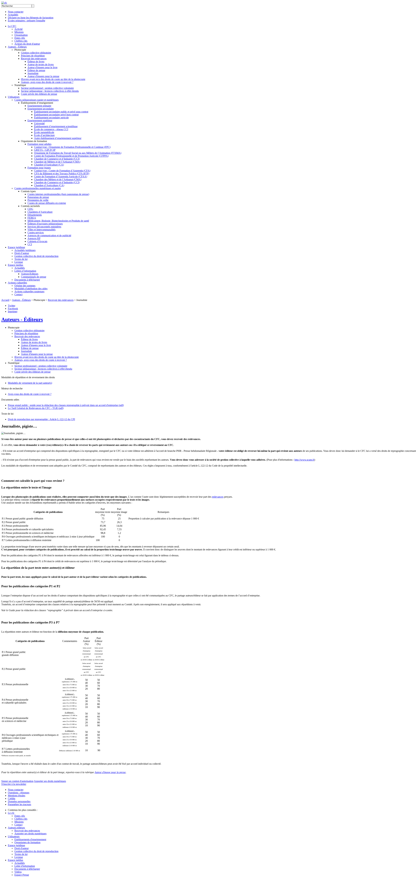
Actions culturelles (17, 282)
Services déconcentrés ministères (44, 226)
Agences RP (33, 238)
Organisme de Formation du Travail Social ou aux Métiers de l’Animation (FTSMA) (77, 153)
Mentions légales (16, 795)
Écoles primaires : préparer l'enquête (26, 20)
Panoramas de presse (38, 197)
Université (39, 123)
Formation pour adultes (39, 144)
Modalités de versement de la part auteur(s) (30, 383)
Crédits (11, 798)
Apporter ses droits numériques (50, 781)
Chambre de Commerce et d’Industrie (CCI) (57, 158)
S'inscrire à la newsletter (13, 784)
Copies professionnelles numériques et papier (37, 188)
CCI (29, 244)
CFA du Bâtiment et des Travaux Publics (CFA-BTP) (61, 173)
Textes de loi (20, 259)
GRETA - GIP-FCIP (44, 150)
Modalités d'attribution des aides (30, 288)
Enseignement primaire (39, 105)
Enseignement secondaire (40, 108)
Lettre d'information (24, 866)
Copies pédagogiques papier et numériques (36, 99)
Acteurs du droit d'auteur (27, 43)
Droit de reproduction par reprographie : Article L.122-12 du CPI (41, 419)
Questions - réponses (18, 792)
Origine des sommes (24, 285)
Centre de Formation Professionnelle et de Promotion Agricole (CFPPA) (71, 155)
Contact (18, 294)
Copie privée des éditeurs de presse (39, 94)
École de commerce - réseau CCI (51, 129)
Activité (18, 29)
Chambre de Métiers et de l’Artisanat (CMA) (57, 161)
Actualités (13, 14)
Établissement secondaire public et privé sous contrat (61, 111)
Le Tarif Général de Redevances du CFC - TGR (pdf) (36, 408)
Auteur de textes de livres (40, 64)
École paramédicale (44, 132)
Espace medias (15, 265)
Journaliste (32, 73)
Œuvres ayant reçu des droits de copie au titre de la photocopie (53, 79)
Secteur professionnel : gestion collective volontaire (47, 88)
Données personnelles (19, 801)
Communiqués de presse (33, 276)
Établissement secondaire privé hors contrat (56, 114)
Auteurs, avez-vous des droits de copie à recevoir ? (47, 82)
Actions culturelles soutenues (29, 291)
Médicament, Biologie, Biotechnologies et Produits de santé (58, 220)
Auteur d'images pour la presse (43, 76)
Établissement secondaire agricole (51, 117)
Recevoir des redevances (33, 58)
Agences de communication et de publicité (49, 235)
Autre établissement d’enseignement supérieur (57, 138)
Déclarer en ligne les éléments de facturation (30, 17)
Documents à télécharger (27, 279)
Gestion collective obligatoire (36, 52)
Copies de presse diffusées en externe (46, 203)
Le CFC (12, 26)
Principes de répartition (33, 55)
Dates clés (19, 38)
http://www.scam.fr (304, 459)
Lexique (18, 262)
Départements (34, 214)
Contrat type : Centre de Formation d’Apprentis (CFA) (62, 170)
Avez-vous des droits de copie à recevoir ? (29, 394)
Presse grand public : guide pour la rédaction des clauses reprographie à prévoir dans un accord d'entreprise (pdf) (66, 405)
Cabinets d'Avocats (37, 241)
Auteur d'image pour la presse (110, 772)
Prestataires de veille (37, 200)
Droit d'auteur (21, 848)
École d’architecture (44, 135)
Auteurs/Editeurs (29, 273)
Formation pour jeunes (39, 167)
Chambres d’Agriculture (40, 211)
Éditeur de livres (35, 61)
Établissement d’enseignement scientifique (56, 126)
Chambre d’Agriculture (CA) (49, 185)
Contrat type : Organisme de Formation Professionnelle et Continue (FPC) (72, 147)
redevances (217, 496)
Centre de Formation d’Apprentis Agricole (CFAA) (60, 176)
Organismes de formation (27, 842)
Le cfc (11, 813)
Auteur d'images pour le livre (42, 67)
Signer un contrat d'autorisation (17, 781)
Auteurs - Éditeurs (17, 46)
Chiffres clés (20, 40)
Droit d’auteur (21, 253)
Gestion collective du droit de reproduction (36, 256)
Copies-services (35, 232)
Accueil (5, 300)
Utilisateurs (13, 97)
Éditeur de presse (36, 70)
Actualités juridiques (25, 250)
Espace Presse (21, 874)
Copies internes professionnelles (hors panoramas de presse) (58, 194)
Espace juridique (16, 247)
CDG (30, 209)
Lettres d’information (25, 270)
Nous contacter (15, 11)
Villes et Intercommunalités (41, 229)
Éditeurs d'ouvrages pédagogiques (45, 223)
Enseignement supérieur (39, 120)
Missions (19, 32)
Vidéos (18, 871)
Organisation (21, 35)
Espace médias (15, 860)
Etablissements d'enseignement (30, 839)
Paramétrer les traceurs (19, 804)
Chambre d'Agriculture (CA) (49, 164)
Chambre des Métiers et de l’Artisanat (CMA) (57, 179)
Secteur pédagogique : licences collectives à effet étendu (50, 91)
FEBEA (31, 217)
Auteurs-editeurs (16, 827)
